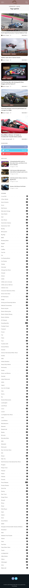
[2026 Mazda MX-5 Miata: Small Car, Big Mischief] (5, 180)
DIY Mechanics (5, 296)
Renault (3, 500)
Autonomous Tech (5, 225)
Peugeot (3, 464)
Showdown (3, 529)
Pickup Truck (4, 467)
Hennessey (4, 367)
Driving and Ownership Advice (8, 302)
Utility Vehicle (4, 556)
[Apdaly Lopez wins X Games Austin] (14, 47)
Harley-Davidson (5, 361)
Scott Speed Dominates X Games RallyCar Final (14, 33)
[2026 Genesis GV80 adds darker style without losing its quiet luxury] (5, 172)
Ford (4, 78)
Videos (9, 78)
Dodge (2, 299)
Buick (2, 246)
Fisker (2, 338)
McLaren (5, 131)
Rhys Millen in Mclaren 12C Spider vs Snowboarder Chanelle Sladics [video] (11, 135)
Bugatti (3, 243)
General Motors (5, 346)
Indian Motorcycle (5, 379)
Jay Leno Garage (5, 388)
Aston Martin (4, 214)
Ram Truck (3, 494)
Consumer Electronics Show (8, 290)
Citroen (3, 276)
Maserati (3, 426)
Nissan (2, 456)
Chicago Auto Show (6, 270)
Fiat (2, 335)
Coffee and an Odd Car (7, 284)
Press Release (4, 482)
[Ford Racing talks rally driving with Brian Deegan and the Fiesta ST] (14, 72)
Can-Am (3, 252)
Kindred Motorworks (6, 399)
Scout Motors (4, 520)
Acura (2, 205)
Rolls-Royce (4, 509)
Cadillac (3, 249)
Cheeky (3, 264)
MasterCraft (4, 429)
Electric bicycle (4, 308)
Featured (3, 329)
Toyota (2, 550)
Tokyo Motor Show (5, 547)
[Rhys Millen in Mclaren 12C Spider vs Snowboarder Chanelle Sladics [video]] (14, 124)
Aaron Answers (5, 202)
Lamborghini (4, 402)
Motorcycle (3, 447)
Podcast (3, 470)
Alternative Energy (5, 211)
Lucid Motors (4, 420)
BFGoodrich (4, 231)
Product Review (5, 485)
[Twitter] (16, 578)
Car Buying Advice (5, 258)
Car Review (4, 261)
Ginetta (3, 355)
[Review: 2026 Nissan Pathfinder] (5, 187)
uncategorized (4, 553)
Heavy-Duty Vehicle (6, 364)
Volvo (2, 565)
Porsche (3, 479)
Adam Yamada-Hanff (7, 139)
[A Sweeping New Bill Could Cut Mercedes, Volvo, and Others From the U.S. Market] (5, 164)
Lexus (2, 408)
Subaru (3, 538)
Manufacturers (4, 423)
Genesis (3, 349)
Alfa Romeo (4, 208)
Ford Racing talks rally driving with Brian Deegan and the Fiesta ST (12, 83)
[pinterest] (14, 153)
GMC (2, 358)
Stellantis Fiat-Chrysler (6, 535)
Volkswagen (11, 29)
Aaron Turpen (6, 35)
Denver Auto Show (5, 293)
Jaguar (3, 385)
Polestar (3, 476)
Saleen (3, 515)
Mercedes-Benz (5, 438)
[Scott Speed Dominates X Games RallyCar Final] (14, 22)
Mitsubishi (3, 444)
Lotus (2, 417)
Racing (4, 29)
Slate (2, 532)
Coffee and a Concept (6, 281)
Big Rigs (3, 234)
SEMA (11, 105)
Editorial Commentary (6, 305)
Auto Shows (4, 220)
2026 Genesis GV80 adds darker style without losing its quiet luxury (18, 171)
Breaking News (6, 54)
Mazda (2, 432)
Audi (2, 217)
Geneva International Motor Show (9, 352)
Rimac (2, 503)
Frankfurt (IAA (4, 343)
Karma (2, 394)
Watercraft (3, 568)
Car (2, 255)
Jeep (2, 391)
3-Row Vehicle (4, 199)
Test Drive (3, 544)
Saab (2, 512)
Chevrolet (5, 105)
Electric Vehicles (5, 317)
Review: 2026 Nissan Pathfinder (18, 186)
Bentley (3, 228)
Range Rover (4, 497)
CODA (2, 279)
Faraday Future (5, 326)
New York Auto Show (6, 450)
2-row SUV (3, 196)
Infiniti (2, 382)
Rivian (2, 506)
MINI (2, 441)
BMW (2, 237)
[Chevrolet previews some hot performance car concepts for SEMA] (14, 98)
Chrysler (3, 273)
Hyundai (3, 376)
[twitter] (14, 150)
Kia (2, 397)
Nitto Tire (3, 458)
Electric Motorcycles (6, 311)
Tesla (2, 541)
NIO (2, 453)
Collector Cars (4, 287)
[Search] (26, 2)
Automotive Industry (6, 222)
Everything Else (5, 323)
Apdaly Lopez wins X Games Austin (10, 57)
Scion (2, 517)
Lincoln (3, 411)
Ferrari (2, 332)
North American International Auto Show (11, 461)
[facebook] (14, 146)
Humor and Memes (6, 373)
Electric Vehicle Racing (6, 314)
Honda (2, 370)
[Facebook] (13, 578)
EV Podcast (4, 320)
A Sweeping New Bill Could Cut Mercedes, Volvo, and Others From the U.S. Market (18, 163)
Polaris (2, 473)
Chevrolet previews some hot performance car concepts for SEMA (13, 109)
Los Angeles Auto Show (7, 414)
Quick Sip (3, 488)
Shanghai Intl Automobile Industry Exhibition (12, 526)
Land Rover (4, 405)
